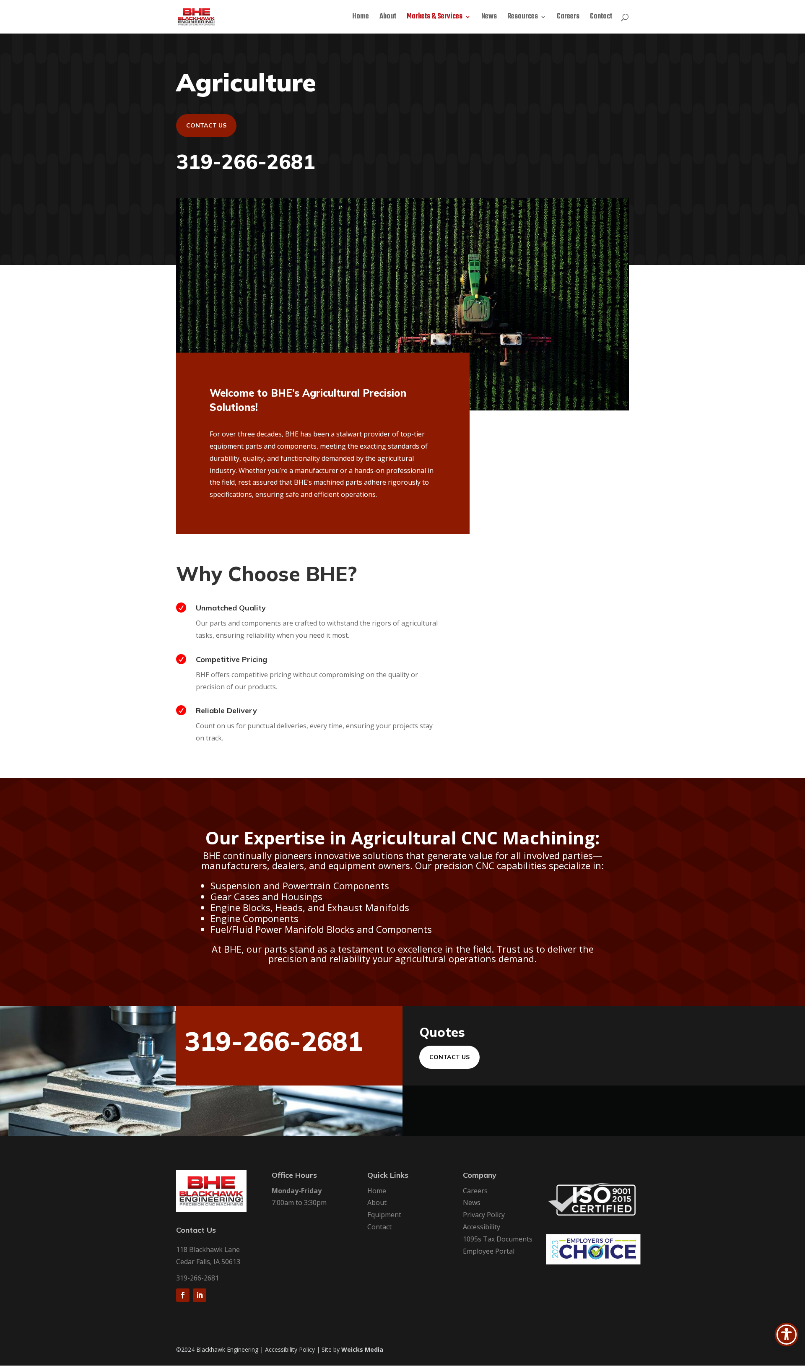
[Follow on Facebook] (183, 1295)
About (387, 18)
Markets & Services (434, 18)
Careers (568, 18)
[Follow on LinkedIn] (199, 1295)
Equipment (384, 1214)
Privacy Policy (484, 1214)
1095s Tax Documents (497, 1239)
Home (360, 18)
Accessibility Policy (290, 1349)
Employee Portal (488, 1251)
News (489, 18)
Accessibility (481, 1226)
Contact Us (206, 125)
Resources (522, 18)
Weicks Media (362, 1349)
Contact (601, 18)
